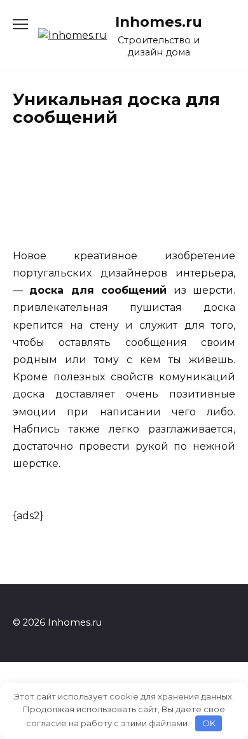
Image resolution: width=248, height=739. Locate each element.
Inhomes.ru (158, 22)
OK (209, 723)
